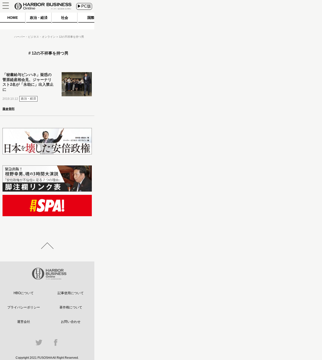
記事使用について (71, 293)
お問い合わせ (70, 322)
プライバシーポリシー (23, 307)
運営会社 (23, 322)
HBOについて (24, 293)
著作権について (70, 307)
